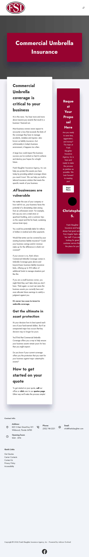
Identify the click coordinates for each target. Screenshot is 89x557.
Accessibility (9, 466)
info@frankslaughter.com (73, 428)
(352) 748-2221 (49, 428)
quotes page (39, 391)
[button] (68, 188)
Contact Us (8, 460)
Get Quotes (9, 454)
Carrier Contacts (10, 457)
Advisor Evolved (65, 542)
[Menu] (84, 8)
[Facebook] (44, 551)
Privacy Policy (9, 463)
